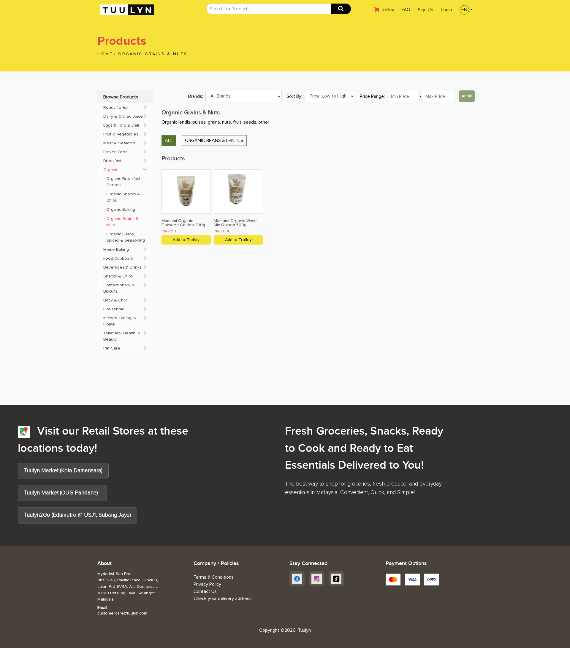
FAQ (406, 9)
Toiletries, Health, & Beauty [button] (121, 336)
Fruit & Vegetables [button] (120, 134)
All (169, 140)
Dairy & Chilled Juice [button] (123, 116)
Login (446, 9)
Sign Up (425, 9)
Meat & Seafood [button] (119, 143)
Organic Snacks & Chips (123, 197)
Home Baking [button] (116, 250)
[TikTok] (336, 578)
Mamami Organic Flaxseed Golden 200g (183, 223)
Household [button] (113, 309)
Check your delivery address (223, 598)
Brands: (195, 96)
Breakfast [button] (112, 161)
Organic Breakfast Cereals (124, 182)
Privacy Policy (207, 584)
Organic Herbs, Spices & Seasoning (125, 237)
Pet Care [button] (111, 348)
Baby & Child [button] (115, 300)
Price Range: (372, 96)
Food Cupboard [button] (118, 258)
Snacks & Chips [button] (118, 276)
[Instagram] (316, 578)
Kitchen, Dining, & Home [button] (119, 321)
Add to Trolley (186, 240)
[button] (464, 9)
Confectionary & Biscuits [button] (118, 288)
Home (105, 54)
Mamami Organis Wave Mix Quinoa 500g (235, 223)
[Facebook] (297, 578)
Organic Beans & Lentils (214, 140)
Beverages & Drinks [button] (122, 267)
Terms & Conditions (214, 577)
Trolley (388, 9)
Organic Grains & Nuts (153, 54)
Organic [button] (110, 170)
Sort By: (294, 96)
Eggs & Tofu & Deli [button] (121, 125)
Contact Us (205, 591)
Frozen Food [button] (115, 152)
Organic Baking (121, 210)
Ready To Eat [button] (116, 108)
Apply (467, 96)
